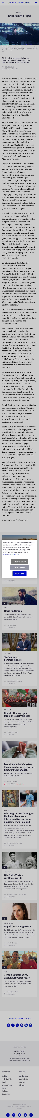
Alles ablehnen (20, 562)
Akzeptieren (19, 574)
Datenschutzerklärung (11, 554)
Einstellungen (19, 568)
